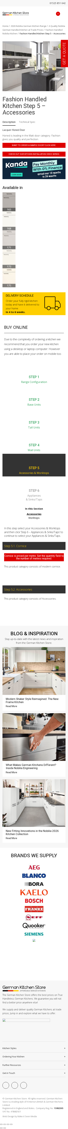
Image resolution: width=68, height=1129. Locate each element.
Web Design (8, 1116)
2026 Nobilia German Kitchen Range (28, 25)
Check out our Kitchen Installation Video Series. (34, 154)
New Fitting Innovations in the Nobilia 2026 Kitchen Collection (32, 832)
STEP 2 (34, 400)
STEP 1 (34, 377)
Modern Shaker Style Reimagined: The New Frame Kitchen (32, 700)
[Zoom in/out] (1, 1124)
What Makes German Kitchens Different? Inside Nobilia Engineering (31, 766)
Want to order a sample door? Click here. (34, 145)
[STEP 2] (34, 391)
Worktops (34, 517)
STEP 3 (34, 422)
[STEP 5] (34, 459)
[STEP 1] (34, 368)
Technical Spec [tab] (27, 121)
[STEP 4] (34, 437)
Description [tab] (9, 121)
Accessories (34, 514)
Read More (12, 706)
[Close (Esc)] (11, 1124)
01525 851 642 (57, 3)
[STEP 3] (34, 414)
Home (5, 25)
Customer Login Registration (50, 13)
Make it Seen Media (27, 1116)
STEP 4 (34, 445)
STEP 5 (34, 468)
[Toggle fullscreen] (4, 1124)
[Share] (8, 1124)
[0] (55, 13)
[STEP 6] (34, 482)
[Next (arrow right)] (4, 1128)
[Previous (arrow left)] (1, 1128)
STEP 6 (34, 491)
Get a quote (64, 53)
